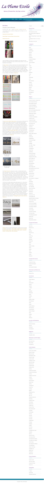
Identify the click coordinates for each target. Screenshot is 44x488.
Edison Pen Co (31, 232)
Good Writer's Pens (32, 128)
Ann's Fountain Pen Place (33, 101)
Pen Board (30, 410)
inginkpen (30, 135)
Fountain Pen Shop (32, 463)
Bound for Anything (32, 323)
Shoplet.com (16, 72)
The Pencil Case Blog (32, 211)
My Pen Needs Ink (32, 158)
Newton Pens (31, 161)
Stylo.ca (30, 433)
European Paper (31, 115)
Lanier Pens (31, 387)
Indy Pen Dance (31, 380)
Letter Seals (31, 472)
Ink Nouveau (31, 136)
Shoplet (4, 227)
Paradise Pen (31, 405)
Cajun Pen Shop (31, 357)
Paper (30, 74)
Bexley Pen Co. (31, 227)
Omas (30, 244)
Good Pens (31, 126)
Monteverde (31, 292)
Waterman (30, 317)
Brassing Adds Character (33, 103)
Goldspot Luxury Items (32, 375)
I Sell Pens (30, 378)
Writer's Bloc (31, 218)
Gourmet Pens (31, 131)
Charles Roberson (32, 279)
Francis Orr (31, 464)
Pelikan (30, 249)
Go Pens (30, 373)
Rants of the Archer (32, 188)
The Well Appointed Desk (33, 214)
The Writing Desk (31, 445)
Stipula (30, 254)
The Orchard (31, 208)
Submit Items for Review (27, 19)
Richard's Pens (31, 273)
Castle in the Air (31, 459)
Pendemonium (31, 420)
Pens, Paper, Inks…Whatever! (33, 178)
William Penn (31, 450)
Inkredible (30, 143)
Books (30, 47)
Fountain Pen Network (32, 263)
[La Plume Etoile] (22, 9)
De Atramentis (31, 282)
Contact (20, 19)
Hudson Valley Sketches (33, 133)
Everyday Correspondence (33, 116)
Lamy (30, 70)
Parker (30, 247)
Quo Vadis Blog (31, 186)
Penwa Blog (31, 181)
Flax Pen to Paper (32, 461)
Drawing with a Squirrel (32, 113)
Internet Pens (31, 382)
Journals (30, 69)
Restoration (31, 85)
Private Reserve (31, 309)
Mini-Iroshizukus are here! (33, 31)
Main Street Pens (31, 341)
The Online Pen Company (33, 440)
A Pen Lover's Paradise (32, 350)
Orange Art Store (31, 400)
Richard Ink (31, 193)
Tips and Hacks (31, 90)
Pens (15, 29)
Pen (29, 75)
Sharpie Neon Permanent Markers (8, 34)
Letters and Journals (32, 153)
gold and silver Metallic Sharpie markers (10, 121)
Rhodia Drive (31, 191)
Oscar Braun (31, 402)
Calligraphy (30, 49)
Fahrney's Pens (31, 367)
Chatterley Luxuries (32, 360)
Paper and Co (31, 171)
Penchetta (30, 418)
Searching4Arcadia (32, 196)
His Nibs (30, 377)
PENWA (30, 425)
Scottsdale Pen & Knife (32, 430)
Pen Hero (30, 415)
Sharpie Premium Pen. (6, 38)
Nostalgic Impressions (32, 397)
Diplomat (30, 55)
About (16, 19)
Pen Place (30, 417)
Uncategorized (31, 92)
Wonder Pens (31, 216)
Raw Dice (30, 428)
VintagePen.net (31, 448)
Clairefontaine (31, 50)
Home (13, 19)
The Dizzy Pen (31, 201)
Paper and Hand (31, 173)
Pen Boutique (31, 412)
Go (42, 25)
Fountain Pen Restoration (33, 121)
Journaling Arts (31, 148)
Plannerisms (31, 183)
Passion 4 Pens (31, 407)
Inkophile (30, 141)
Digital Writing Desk (32, 108)
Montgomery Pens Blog (32, 156)
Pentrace (30, 265)
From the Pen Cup (32, 123)
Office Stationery (14, 231)
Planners (30, 82)
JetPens (30, 383)
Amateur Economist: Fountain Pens (34, 100)
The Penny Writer (31, 213)
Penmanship (31, 77)
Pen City (30, 413)
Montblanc (30, 239)
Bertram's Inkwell (31, 352)
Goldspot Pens (31, 125)
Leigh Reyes (31, 151)
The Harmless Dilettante (33, 206)
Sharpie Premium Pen (20, 228)
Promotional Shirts (8, 231)
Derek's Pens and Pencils (33, 106)
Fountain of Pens (31, 118)
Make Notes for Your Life (33, 41)
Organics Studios (31, 299)
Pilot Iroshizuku (31, 80)
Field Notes (31, 327)
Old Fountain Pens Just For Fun (34, 168)
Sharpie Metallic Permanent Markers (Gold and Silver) (11, 36)
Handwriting (31, 60)
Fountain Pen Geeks (32, 120)
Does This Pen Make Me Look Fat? (34, 110)
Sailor (30, 312)
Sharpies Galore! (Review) (9, 27)
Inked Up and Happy (32, 140)
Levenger (30, 237)
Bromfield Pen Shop (32, 355)
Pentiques (30, 423)
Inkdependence (31, 138)
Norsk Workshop (31, 163)
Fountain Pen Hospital (32, 370)
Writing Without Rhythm (32, 219)
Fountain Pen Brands (32, 59)
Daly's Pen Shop (31, 362)
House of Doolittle (32, 62)
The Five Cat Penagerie (32, 203)
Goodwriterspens (31, 130)
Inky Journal (31, 146)
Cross (30, 229)
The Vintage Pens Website (33, 443)
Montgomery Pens (32, 392)
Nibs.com (30, 395)
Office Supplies (14, 228)
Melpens (30, 390)
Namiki (30, 242)
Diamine (30, 54)
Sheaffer (30, 252)
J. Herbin (30, 67)
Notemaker (30, 398)
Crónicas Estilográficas (32, 105)
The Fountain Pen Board (33, 267)
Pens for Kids (31, 176)
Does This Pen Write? (32, 111)
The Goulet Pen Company (33, 438)
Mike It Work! (31, 342)
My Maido (30, 393)
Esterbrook (30, 57)
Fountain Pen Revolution (33, 372)
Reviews (17, 29)
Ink (29, 64)
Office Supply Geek (32, 166)
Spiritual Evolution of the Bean (33, 198)
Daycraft (30, 52)
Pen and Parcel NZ (32, 408)
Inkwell (30, 65)
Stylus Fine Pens (31, 435)
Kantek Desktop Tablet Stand (12, 130)
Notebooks (30, 72)
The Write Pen (31, 344)
